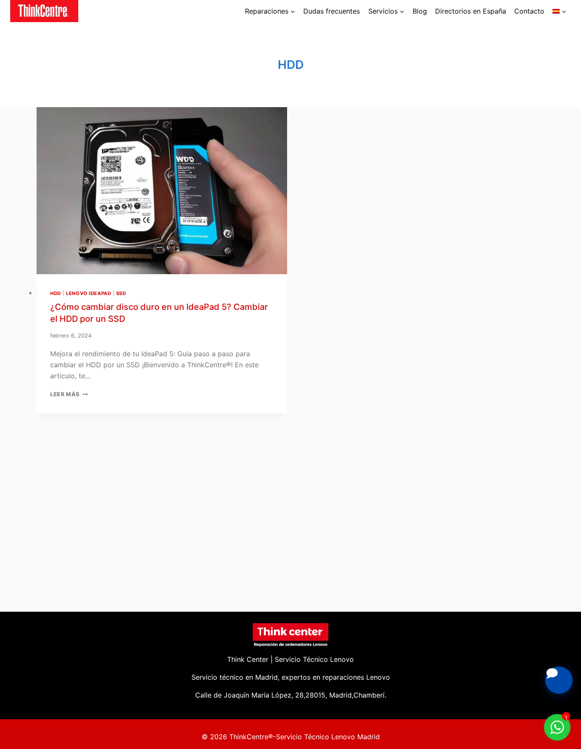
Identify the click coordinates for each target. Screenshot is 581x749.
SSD (121, 293)
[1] (557, 731)
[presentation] (162, 190)
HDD (55, 293)
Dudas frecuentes (331, 11)
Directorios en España (470, 11)
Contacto (529, 11)
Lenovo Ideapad (88, 293)
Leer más (69, 394)
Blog (420, 11)
